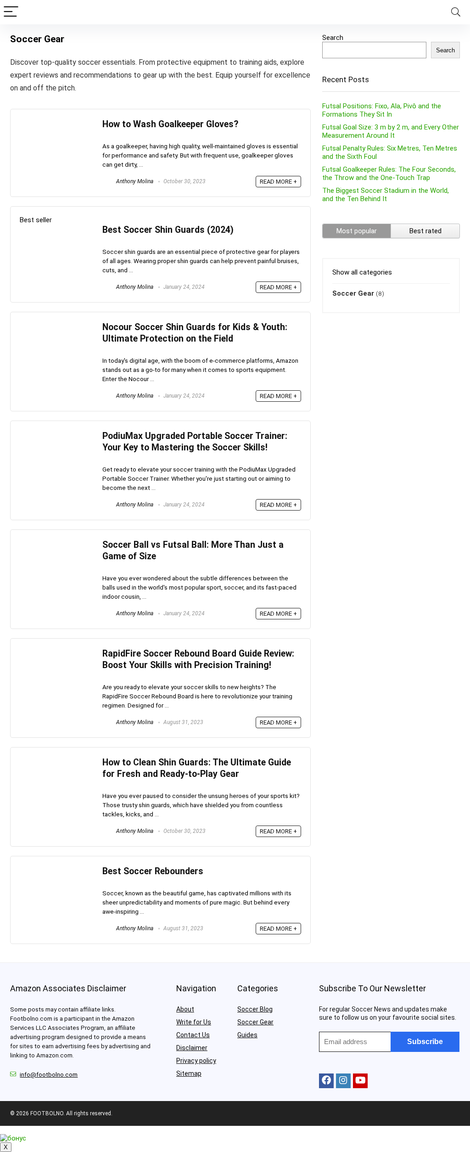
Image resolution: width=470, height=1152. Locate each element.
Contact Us (193, 1035)
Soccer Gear (353, 293)
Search (332, 38)
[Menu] (11, 12)
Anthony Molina (134, 181)
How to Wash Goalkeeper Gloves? (170, 124)
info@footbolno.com (49, 1074)
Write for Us (193, 1022)
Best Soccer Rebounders (152, 871)
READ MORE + (278, 181)
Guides (247, 1035)
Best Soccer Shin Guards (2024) (168, 230)
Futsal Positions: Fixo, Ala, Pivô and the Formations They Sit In (381, 110)
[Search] (456, 12)
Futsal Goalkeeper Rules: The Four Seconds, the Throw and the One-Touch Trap (389, 173)
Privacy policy (196, 1060)
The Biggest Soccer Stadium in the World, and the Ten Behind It (385, 194)
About (185, 1009)
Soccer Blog (255, 1009)
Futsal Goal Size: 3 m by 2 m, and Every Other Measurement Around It (390, 131)
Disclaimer (191, 1047)
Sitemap (188, 1073)
